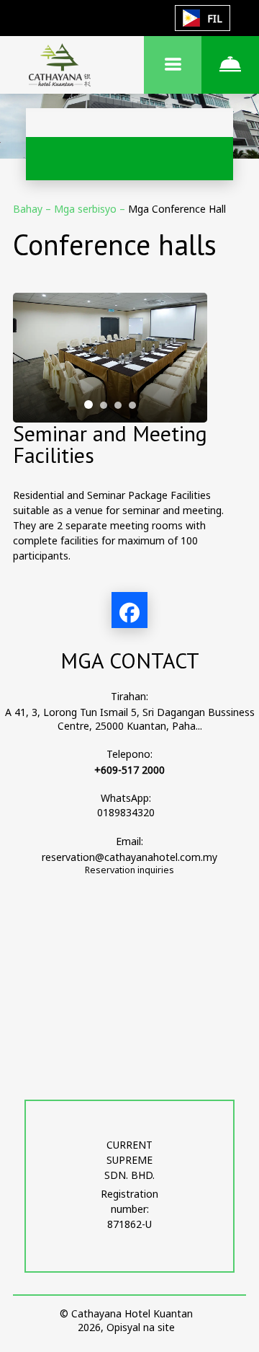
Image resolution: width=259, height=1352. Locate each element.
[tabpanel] (110, 358)
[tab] (88, 404)
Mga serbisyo (86, 209)
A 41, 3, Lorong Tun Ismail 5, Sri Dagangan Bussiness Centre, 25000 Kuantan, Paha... (130, 719)
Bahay (29, 209)
